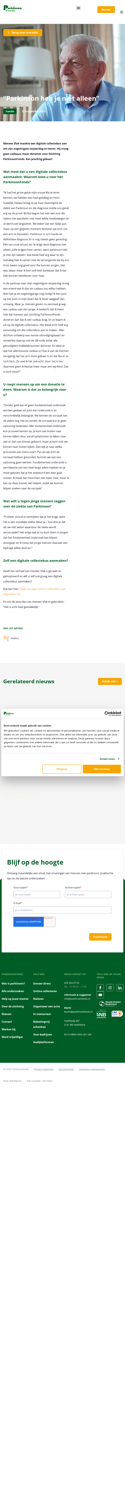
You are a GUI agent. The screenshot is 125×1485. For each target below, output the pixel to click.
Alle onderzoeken (13, 991)
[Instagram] (110, 987)
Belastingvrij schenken (41, 1024)
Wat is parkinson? (13, 983)
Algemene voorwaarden (92, 1069)
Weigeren (61, 769)
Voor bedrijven (42, 1034)
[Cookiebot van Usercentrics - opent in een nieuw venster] (107, 713)
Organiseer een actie (46, 1006)
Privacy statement (43, 1069)
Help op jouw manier (15, 999)
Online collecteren (45, 991)
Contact (7, 1021)
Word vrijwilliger (12, 1037)
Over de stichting (13, 1006)
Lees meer (19, 795)
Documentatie (66, 1069)
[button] (78, 8)
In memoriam (42, 1014)
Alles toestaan (102, 769)
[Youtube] (100, 994)
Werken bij (8, 1029)
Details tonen (107, 758)
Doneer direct (42, 983)
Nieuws (6, 1014)
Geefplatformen (43, 1042)
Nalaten (38, 999)
